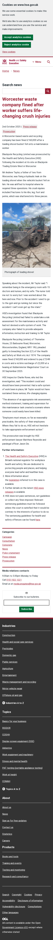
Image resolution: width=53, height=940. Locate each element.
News (16, 71)
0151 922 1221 (14, 580)
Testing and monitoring (13, 870)
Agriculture (7, 668)
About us (6, 807)
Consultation (8, 541)
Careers (6, 840)
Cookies (28, 894)
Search (5, 894)
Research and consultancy (15, 876)
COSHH (6, 734)
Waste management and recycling (19, 682)
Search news (12, 85)
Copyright (16, 894)
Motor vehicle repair (12, 688)
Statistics (7, 834)
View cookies (8, 51)
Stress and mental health (14, 761)
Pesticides (7, 648)
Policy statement (11, 553)
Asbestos (7, 748)
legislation (14, 480)
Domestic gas (9, 655)
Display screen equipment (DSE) (18, 741)
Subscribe (26, 609)
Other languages (10, 912)
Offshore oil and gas (12, 695)
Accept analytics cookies (17, 37)
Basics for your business (14, 721)
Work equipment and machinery (17, 754)
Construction (8, 635)
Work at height (9, 774)
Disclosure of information (30, 900)
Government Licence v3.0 (15, 927)
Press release (30, 126)
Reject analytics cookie (16, 44)
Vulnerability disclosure (13, 906)
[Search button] (48, 61)
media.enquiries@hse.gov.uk (27, 583)
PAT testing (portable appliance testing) (22, 768)
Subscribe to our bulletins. (26, 597)
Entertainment (9, 675)
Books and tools (10, 856)
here (38, 519)
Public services (9, 662)
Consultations (35, 906)
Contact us (7, 827)
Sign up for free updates (14, 820)
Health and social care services (17, 642)
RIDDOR (6, 728)
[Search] (48, 91)
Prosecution (9, 131)
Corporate (7, 545)
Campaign (7, 537)
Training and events (11, 863)
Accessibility (8, 900)
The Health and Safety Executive (21, 456)
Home (5, 71)
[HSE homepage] (14, 62)
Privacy (38, 894)
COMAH (6, 781)
